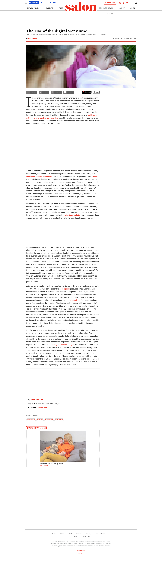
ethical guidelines (73, 300)
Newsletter (110, 3)
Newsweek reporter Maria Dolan (39, 177)
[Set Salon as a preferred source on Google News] (87, 92)
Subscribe (33, 3)
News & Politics (33, 8)
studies (95, 177)
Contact (78, 534)
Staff (70, 534)
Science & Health (106, 8)
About (62, 534)
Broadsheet (31, 419)
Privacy (88, 534)
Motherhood (59, 419)
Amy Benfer (32, 38)
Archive (75, 537)
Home (54, 534)
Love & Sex (49, 419)
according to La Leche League (61, 345)
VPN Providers (81, 550)
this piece (66, 289)
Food (61, 8)
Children (40, 419)
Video (132, 8)
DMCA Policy (81, 553)
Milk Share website (72, 215)
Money (122, 8)
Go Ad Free (86, 537)
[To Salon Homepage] (81, 6)
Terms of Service (100, 534)
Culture (49, 8)
